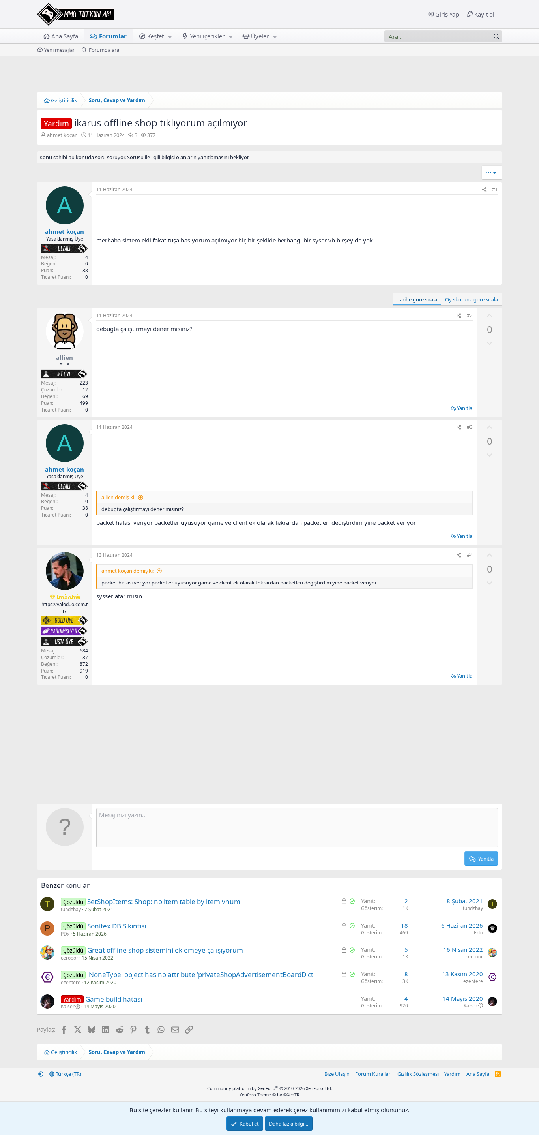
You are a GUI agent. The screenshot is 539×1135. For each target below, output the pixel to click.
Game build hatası (113, 998)
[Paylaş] (484, 189)
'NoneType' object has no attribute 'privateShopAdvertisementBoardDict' (201, 974)
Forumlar (113, 36)
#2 (470, 315)
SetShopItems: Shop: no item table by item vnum (163, 901)
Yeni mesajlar (59, 49)
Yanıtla (464, 408)
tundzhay (71, 909)
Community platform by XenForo (269, 1088)
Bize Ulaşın (337, 1073)
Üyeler (260, 36)
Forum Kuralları (373, 1073)
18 (404, 925)
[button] (170, 36)
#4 (470, 555)
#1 (495, 189)
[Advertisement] (284, 461)
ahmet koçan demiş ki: (127, 570)
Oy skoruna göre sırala (471, 299)
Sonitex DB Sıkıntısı (116, 925)
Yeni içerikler (207, 36)
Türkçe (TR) (67, 1073)
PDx (65, 933)
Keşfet (155, 36)
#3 (470, 427)
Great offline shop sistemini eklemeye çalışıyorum (165, 950)
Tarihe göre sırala (417, 299)
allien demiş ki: (118, 497)
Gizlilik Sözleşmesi (418, 1073)
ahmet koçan (62, 135)
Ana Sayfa (64, 36)
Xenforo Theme (269, 1094)
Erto (478, 932)
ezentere (70, 982)
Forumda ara (104, 49)
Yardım (452, 1073)
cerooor (69, 958)
